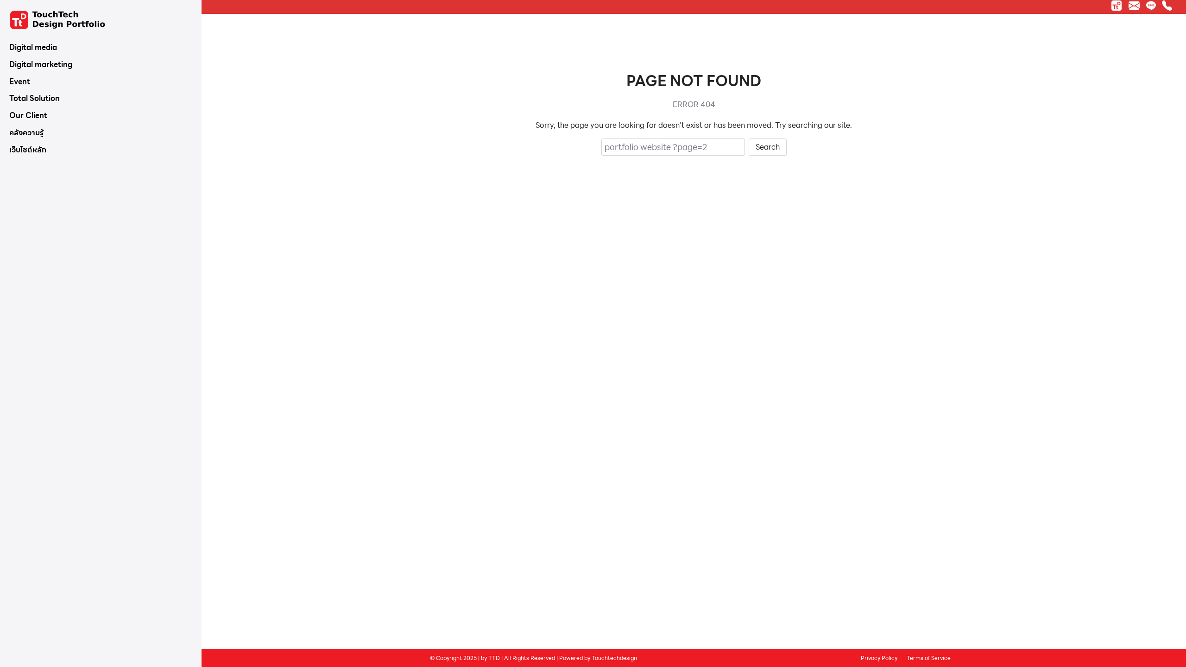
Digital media (33, 47)
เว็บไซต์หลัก (27, 150)
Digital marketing (40, 64)
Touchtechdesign (614, 657)
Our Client (28, 115)
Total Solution (34, 98)
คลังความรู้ (26, 132)
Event (19, 82)
